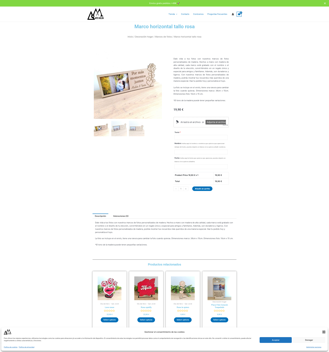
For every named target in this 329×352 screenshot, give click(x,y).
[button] (324, 332)
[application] (176, 14)
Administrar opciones (313, 347)
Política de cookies (10, 347)
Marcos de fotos (163, 36)
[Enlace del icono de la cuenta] (233, 14)
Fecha (200, 159)
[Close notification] (324, 3)
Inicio (130, 36)
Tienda (171, 14)
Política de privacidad (26, 347)
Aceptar (276, 340)
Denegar (309, 340)
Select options (109, 320)
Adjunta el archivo (216, 122)
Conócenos (198, 14)
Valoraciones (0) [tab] (121, 216)
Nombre (200, 145)
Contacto (185, 14)
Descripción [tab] (100, 216)
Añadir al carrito (202, 188)
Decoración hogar (144, 36)
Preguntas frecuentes (217, 14)
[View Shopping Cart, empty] (239, 14)
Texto (178, 132)
